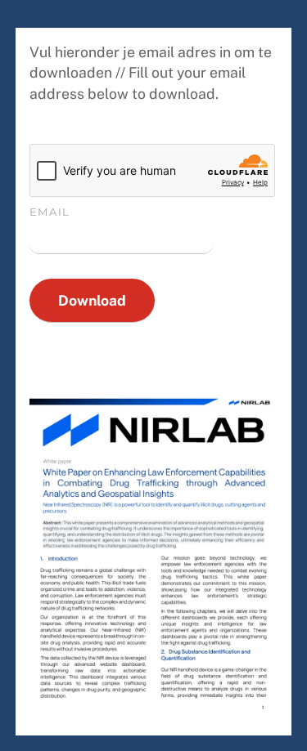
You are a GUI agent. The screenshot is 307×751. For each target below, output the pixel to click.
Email (49, 211)
